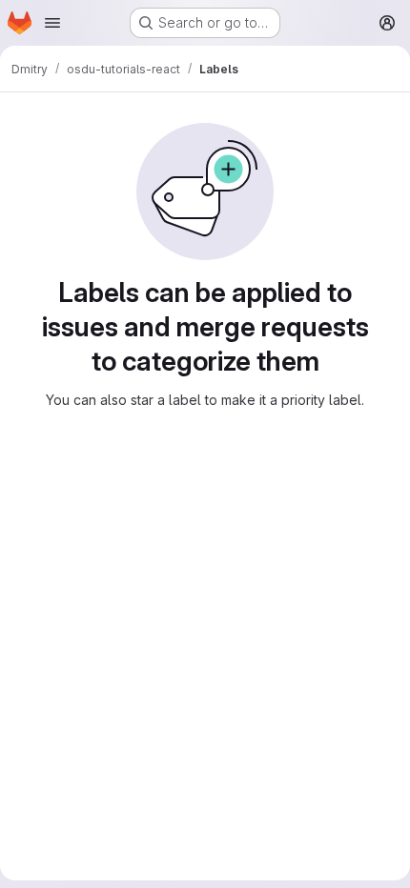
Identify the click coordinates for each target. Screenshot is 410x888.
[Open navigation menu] (52, 23)
